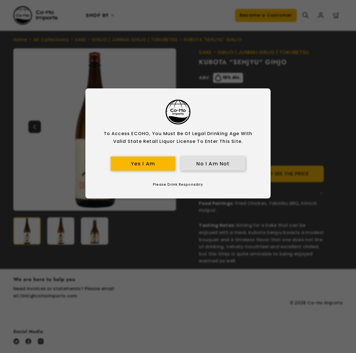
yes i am (143, 163)
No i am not (212, 163)
